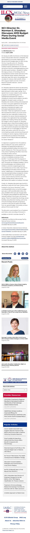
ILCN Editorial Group (11, 517)
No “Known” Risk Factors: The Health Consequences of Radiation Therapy (14, 456)
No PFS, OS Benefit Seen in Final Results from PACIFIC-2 (13, 470)
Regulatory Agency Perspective (10, 48)
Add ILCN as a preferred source (11, 45)
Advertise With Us (19, 520)
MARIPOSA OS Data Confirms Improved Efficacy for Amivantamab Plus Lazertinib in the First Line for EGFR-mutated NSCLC (15, 413)
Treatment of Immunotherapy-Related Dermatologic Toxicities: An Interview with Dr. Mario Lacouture (14, 486)
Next (23, 258)
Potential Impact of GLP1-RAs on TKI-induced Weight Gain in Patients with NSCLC (14, 449)
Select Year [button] (7, 390)
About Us (8, 520)
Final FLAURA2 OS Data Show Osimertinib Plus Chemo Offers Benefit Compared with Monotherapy (13, 441)
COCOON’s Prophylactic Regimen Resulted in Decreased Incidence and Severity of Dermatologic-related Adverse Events (14, 402)
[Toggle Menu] (25, 6)
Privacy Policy (15, 524)
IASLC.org (22, 517)
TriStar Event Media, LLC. (8, 530)
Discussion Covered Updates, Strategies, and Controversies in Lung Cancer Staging (13, 463)
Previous (4, 258)
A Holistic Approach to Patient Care (14, 493)
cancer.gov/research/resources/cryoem (13, 223)
